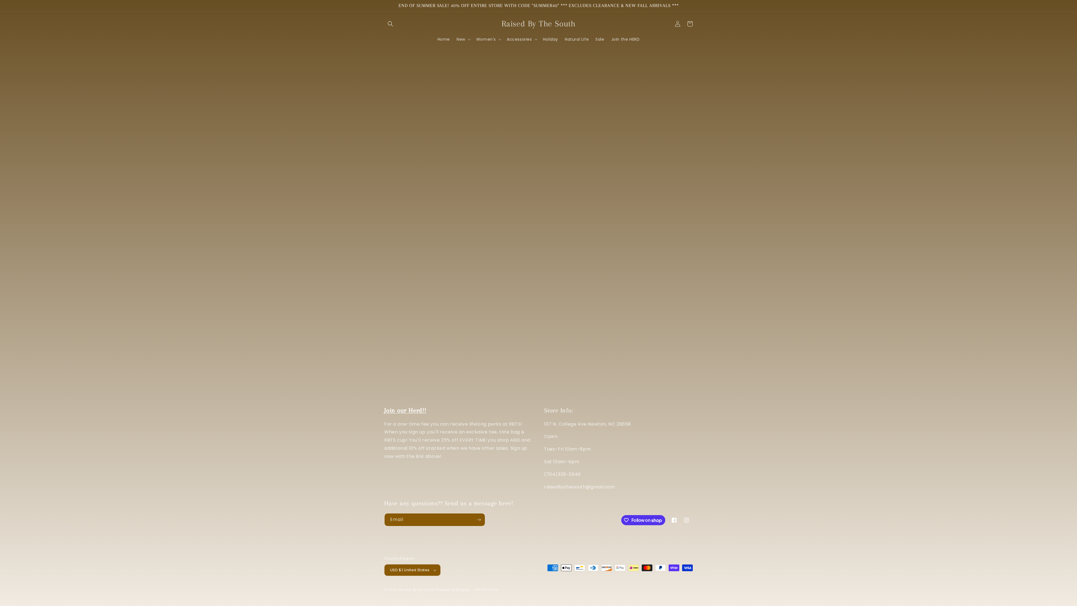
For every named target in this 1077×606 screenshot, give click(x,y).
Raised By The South (417, 589)
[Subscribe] (479, 519)
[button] (390, 24)
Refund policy (486, 589)
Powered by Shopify (453, 589)
